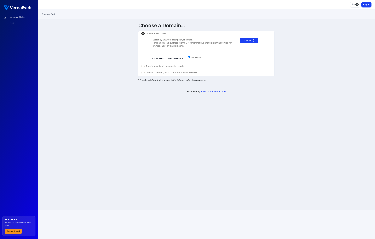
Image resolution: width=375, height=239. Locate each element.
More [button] (12, 23)
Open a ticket (13, 231)
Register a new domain (156, 33)
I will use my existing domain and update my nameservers (171, 72)
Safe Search (195, 57)
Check (248, 40)
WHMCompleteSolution (213, 91)
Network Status (16, 17)
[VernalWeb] (18, 7)
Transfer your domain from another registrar (165, 66)
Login (366, 4)
